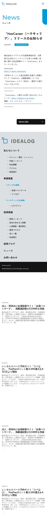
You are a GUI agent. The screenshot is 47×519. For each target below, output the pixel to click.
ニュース (8, 250)
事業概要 (8, 178)
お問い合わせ (10, 257)
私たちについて (12, 150)
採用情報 (8, 212)
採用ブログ (9, 243)
